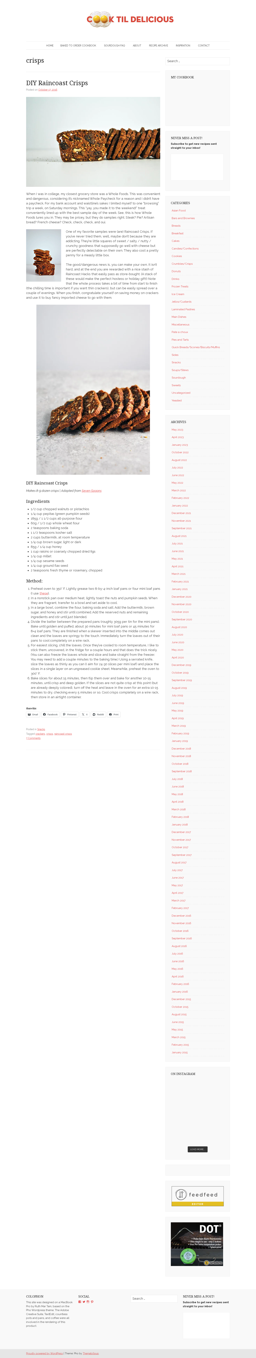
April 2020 (178, 657)
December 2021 (181, 513)
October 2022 (180, 452)
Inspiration (183, 45)
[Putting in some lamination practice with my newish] (211, 1087)
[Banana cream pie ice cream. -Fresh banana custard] (184, 1120)
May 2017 (177, 885)
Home (49, 45)
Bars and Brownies (183, 218)
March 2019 (179, 725)
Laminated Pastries (183, 309)
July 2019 (177, 695)
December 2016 (181, 915)
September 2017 (182, 855)
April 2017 (177, 892)
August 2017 (179, 862)
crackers (40, 733)
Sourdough (179, 377)
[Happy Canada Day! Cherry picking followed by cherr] (211, 1136)
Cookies (177, 256)
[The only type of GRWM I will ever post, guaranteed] (211, 1120)
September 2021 (182, 528)
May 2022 (177, 482)
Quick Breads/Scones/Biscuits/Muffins (196, 347)
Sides (175, 355)
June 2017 (178, 877)
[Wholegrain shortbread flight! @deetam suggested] (184, 1136)
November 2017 (181, 839)
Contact (204, 45)
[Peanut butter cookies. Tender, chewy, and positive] (184, 1087)
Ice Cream (178, 294)
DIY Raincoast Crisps (57, 83)
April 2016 (178, 976)
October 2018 (180, 763)
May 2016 (177, 968)
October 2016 (180, 931)
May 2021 (177, 558)
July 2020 (177, 634)
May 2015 (177, 1029)
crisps (49, 733)
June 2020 (178, 642)
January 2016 (180, 991)
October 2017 (180, 847)
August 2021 (179, 536)
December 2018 (181, 748)
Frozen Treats (180, 286)
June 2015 (178, 1022)
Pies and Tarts (180, 339)
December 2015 (181, 999)
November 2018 (181, 756)
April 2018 (178, 801)
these (44, 593)
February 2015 (180, 1044)
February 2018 (180, 817)
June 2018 (178, 786)
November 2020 (181, 604)
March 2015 (178, 1037)
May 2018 (177, 794)
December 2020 (181, 596)
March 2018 (179, 809)
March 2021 (178, 573)
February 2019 (180, 733)
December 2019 (181, 665)
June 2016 (178, 961)
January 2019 (180, 741)
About (137, 45)
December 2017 (181, 832)
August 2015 (179, 1014)
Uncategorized (181, 392)
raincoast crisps (63, 733)
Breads (176, 225)
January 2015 (180, 1052)
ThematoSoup (91, 1353)
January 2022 (180, 505)
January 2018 (180, 824)
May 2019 (177, 710)
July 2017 (177, 870)
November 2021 (181, 520)
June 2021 (178, 551)
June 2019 (178, 703)
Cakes (175, 241)
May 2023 (177, 429)
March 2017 (178, 900)
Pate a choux (180, 332)
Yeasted (177, 400)
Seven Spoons (92, 491)
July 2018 (177, 779)
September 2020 (182, 619)
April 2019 (178, 718)
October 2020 (180, 612)
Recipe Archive (158, 45)
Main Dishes (179, 316)
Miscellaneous (180, 324)
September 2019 (182, 680)
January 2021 (180, 589)
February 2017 (180, 908)
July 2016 (177, 953)
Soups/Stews (180, 370)
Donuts (176, 271)
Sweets (176, 385)
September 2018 (182, 771)
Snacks (41, 729)
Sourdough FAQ (114, 45)
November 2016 (181, 923)
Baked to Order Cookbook (78, 45)
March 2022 (179, 490)
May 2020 (177, 649)
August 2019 (179, 687)
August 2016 (179, 946)
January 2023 (180, 444)
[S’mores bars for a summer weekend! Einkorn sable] (184, 1103)
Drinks (175, 279)
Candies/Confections (185, 248)
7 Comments (33, 738)
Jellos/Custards (181, 301)
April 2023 (178, 437)
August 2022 (179, 460)
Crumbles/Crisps (182, 263)
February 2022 (180, 498)
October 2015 (180, 1006)
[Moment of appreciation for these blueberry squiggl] (211, 1103)
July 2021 (177, 543)
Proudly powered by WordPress (44, 1353)
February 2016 (180, 984)
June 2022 (178, 475)
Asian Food (179, 210)
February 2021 (180, 581)
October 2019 (180, 672)
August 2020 (179, 627)
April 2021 (177, 566)
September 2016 (182, 938)
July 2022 (177, 467)
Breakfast (177, 233)
